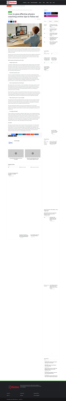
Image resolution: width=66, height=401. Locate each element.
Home (28, 2)
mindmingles (16, 140)
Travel (54, 2)
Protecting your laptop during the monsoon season (53, 30)
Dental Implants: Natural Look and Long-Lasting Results (53, 34)
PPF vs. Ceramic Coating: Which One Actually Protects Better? (54, 42)
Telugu (47, 2)
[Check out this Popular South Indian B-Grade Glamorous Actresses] (46, 175)
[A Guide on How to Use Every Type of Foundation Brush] (46, 26)
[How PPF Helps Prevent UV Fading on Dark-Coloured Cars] (54, 95)
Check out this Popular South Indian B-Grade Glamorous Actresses (53, 142)
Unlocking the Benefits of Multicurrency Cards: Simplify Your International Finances (23, 235)
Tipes (50, 2)
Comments (56, 21)
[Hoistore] (12, 2)
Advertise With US (36, 393)
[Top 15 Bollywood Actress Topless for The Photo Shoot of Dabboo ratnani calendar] (46, 318)
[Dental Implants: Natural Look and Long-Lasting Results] (46, 34)
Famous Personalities (34, 2)
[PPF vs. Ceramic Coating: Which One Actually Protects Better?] (46, 43)
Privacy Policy (22, 393)
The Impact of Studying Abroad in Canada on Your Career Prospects (13, 174)
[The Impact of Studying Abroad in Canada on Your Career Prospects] (13, 169)
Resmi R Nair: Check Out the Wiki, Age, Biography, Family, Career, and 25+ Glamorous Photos (50, 214)
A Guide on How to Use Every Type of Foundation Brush (54, 25)
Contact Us (24, 2)
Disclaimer (21, 395)
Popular (50, 21)
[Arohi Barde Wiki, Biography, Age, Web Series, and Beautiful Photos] (46, 250)
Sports (40, 2)
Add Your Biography (36, 395)
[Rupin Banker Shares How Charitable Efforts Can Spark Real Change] (46, 38)
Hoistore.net (20, 399)
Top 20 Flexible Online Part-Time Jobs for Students (35, 235)
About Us (8, 395)
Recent (45, 21)
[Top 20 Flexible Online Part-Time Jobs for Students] (35, 200)
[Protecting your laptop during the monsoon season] (46, 30)
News (44, 2)
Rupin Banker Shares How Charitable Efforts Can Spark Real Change (54, 38)
